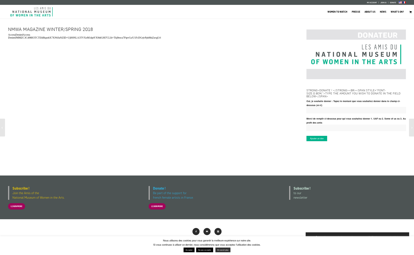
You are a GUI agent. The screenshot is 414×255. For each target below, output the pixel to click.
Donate (393, 2)
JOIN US (383, 2)
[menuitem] (372, 2)
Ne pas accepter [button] (204, 250)
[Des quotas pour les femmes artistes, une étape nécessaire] (2, 127)
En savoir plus (223, 250)
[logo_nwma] (31, 12)
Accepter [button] (189, 250)
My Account (372, 2)
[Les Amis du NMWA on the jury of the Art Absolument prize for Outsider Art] (411, 127)
